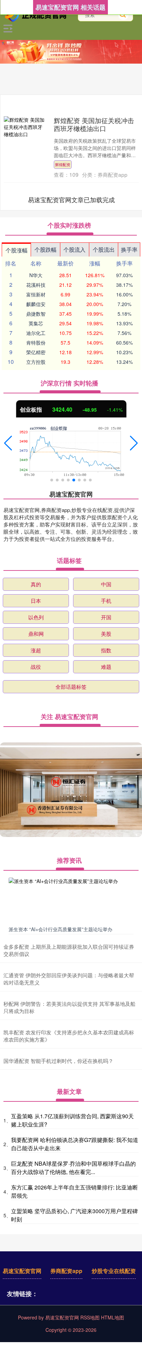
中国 (106, 584)
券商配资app (66, 1271)
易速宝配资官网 (22, 1271)
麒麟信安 (35, 304)
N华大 (35, 275)
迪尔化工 (35, 332)
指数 (106, 650)
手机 (106, 600)
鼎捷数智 (35, 313)
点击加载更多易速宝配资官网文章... (71, 199)
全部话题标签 (71, 686)
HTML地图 (112, 1317)
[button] (8, 443)
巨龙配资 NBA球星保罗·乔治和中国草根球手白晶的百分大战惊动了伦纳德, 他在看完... (73, 1168)
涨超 (36, 650)
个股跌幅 (45, 249)
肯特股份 (35, 342)
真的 (36, 584)
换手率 (129, 249)
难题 (106, 666)
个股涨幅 (17, 250)
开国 (106, 617)
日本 (36, 600)
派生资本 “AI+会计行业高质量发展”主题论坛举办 (60, 929)
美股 (106, 633)
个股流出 (104, 249)
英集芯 (36, 323)
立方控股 (35, 361)
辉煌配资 (62, 164)
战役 (36, 666)
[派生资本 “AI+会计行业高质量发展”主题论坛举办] (71, 900)
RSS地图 (90, 1317)
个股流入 (74, 249)
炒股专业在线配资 (114, 1271)
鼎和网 (36, 633)
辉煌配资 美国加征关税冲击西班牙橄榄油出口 (94, 124)
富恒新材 (35, 294)
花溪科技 (35, 284)
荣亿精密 (35, 352)
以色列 (36, 617)
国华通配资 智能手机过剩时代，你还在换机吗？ (58, 1060)
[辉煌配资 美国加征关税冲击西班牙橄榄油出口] (24, 127)
